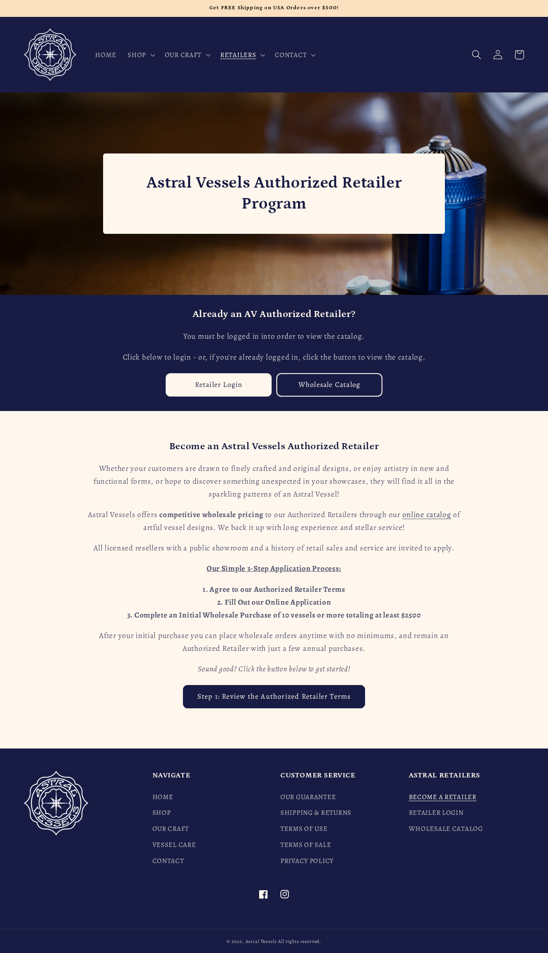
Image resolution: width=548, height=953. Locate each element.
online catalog (426, 514)
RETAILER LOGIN (436, 812)
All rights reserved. (299, 941)
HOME (162, 797)
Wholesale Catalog (329, 384)
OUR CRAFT (170, 828)
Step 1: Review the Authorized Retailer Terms (274, 696)
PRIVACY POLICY (307, 860)
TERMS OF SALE (305, 844)
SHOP (161, 812)
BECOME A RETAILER (443, 797)
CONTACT (168, 860)
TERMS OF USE (304, 828)
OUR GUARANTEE (308, 797)
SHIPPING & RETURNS (315, 812)
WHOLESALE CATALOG (446, 828)
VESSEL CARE (174, 844)
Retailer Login (219, 384)
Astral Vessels (261, 941)
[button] (140, 55)
